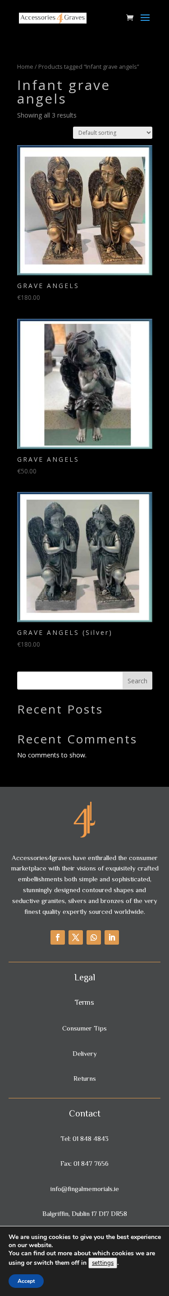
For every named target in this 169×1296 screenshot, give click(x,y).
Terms (84, 1002)
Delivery (85, 1053)
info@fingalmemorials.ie (84, 1188)
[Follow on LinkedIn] (112, 937)
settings (103, 1263)
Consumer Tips (84, 1028)
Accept (26, 1281)
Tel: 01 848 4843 (84, 1138)
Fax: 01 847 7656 (84, 1163)
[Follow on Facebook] (57, 937)
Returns (84, 1078)
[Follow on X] (76, 937)
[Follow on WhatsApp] (94, 937)
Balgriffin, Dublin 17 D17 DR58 (84, 1213)
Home (25, 66)
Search (137, 680)
